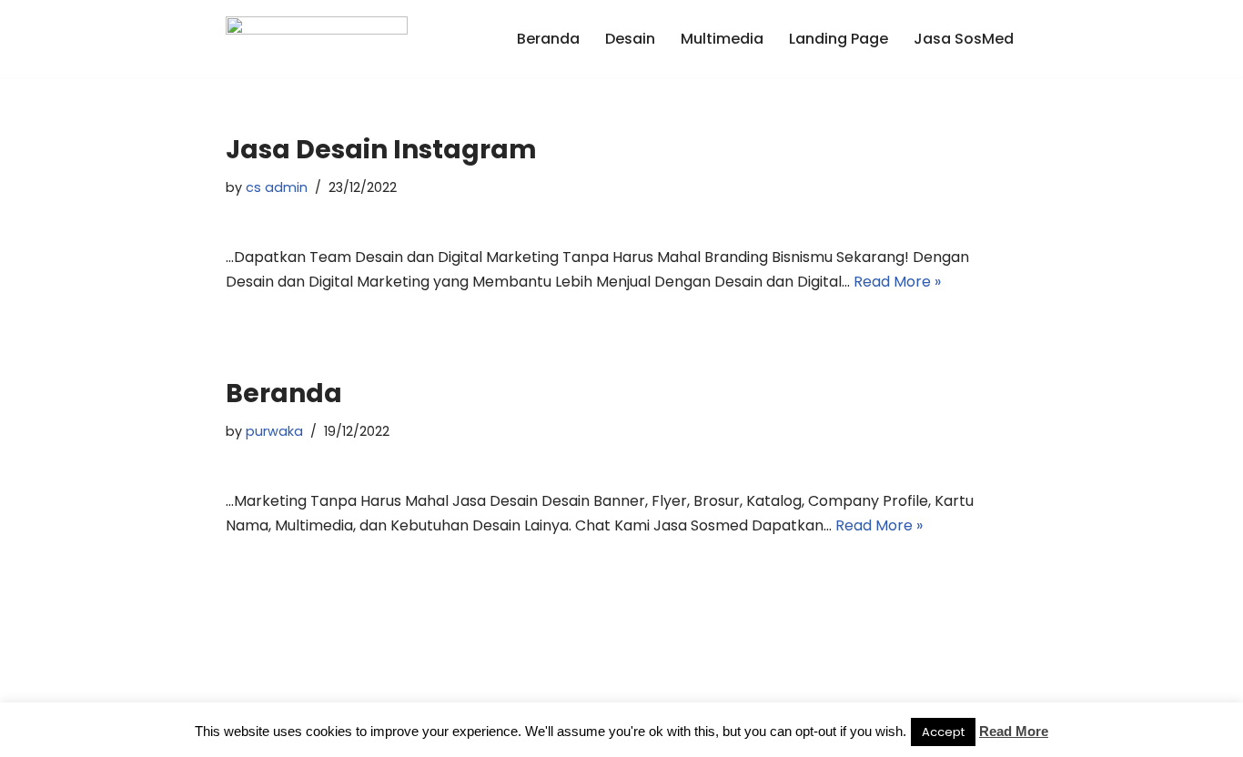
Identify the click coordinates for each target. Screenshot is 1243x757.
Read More (1013, 731)
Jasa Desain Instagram (381, 149)
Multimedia (722, 38)
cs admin (277, 187)
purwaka (274, 431)
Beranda (548, 38)
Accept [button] (943, 732)
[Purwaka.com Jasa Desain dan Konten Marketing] (317, 38)
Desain (630, 38)
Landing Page (838, 38)
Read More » (897, 281)
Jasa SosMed (964, 38)
